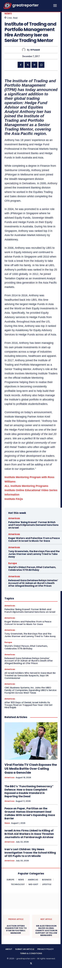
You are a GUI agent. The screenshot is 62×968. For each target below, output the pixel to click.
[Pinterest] (34, 65)
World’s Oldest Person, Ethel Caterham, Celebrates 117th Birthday (32, 569)
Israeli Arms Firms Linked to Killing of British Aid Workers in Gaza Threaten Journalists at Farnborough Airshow (29, 834)
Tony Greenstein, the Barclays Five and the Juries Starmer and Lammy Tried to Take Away (34, 554)
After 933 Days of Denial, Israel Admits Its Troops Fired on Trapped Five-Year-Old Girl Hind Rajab (28, 705)
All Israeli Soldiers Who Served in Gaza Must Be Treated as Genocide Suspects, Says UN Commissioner (30, 675)
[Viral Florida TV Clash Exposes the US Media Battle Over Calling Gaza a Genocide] (31, 741)
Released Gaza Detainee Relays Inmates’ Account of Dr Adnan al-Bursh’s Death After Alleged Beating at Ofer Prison (33, 583)
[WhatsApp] (41, 65)
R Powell (35, 50)
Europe (12, 563)
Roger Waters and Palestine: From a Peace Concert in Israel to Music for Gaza (34, 539)
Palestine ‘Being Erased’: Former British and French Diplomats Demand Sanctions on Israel (33, 525)
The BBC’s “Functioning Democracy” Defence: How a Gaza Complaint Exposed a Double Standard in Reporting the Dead (29, 791)
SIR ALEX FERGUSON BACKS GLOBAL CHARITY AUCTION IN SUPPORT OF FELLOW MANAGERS (46, 931)
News (8, 13)
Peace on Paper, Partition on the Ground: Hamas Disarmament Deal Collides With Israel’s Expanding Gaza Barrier (30, 813)
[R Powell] (24, 50)
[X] (28, 65)
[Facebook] (21, 65)
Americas (14, 518)
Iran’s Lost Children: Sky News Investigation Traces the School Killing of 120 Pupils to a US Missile (30, 852)
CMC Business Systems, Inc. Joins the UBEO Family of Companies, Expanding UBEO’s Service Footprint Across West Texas (30, 690)
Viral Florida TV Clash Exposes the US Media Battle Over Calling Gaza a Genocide (31, 769)
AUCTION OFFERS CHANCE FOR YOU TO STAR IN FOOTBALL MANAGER (16, 929)
